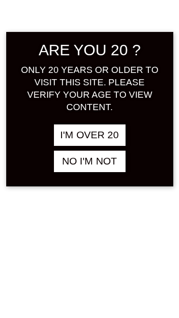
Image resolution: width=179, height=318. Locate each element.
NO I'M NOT (89, 161)
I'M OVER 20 (89, 135)
